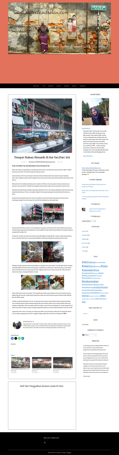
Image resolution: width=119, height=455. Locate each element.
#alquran (92, 262)
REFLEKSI (36, 86)
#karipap (96, 273)
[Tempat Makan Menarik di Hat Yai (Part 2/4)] (62, 362)
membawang (92, 295)
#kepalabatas (99, 275)
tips (84, 301)
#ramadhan (85, 287)
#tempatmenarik (86, 293)
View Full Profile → (88, 156)
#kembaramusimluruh (89, 275)
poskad (96, 295)
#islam (104, 265)
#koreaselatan (86, 278)
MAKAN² (51, 86)
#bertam (98, 262)
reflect (103, 295)
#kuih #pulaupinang (96, 278)
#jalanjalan (87, 269)
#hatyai (92, 266)
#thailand (94, 293)
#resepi (104, 287)
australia (103, 292)
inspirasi (85, 295)
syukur (96, 299)
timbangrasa (103, 298)
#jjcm (96, 270)
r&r (99, 295)
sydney (92, 298)
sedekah (84, 298)
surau (89, 298)
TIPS (43, 86)
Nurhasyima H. (50, 162)
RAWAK (66, 86)
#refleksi (97, 287)
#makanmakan (90, 281)
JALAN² (59, 86)
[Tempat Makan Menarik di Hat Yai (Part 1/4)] (41, 362)
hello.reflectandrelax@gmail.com (91, 168)
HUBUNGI (83, 86)
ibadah (106, 292)
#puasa (95, 284)
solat (87, 298)
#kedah (101, 273)
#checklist (102, 262)
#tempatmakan (97, 290)
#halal (85, 265)
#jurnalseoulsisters (88, 273)
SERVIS (74, 86)
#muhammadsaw (87, 284)
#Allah (85, 262)
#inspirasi (97, 266)
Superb (69, 452)
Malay (87, 335)
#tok (99, 293)
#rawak (92, 287)
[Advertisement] (59, 70)
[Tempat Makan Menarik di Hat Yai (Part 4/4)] (20, 362)
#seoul (90, 290)
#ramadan (101, 284)
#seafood (84, 290)
